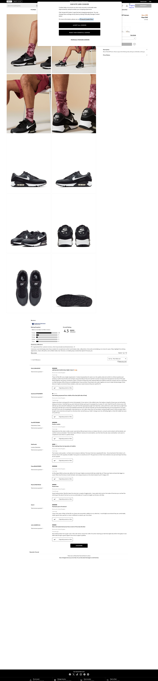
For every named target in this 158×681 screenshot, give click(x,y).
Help (150, 1)
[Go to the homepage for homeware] (17, 1)
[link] (127, 6)
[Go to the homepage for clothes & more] (9, 1)
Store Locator (143, 1)
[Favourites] (122, 6)
